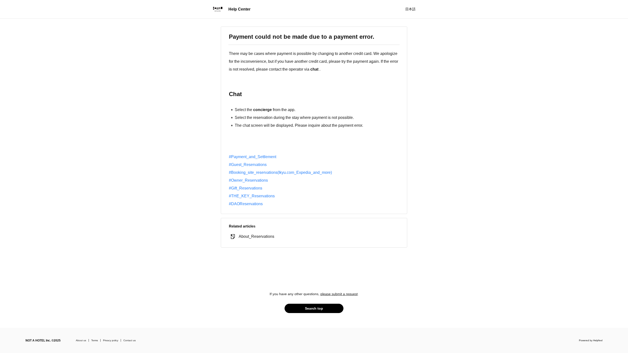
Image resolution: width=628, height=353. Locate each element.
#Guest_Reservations (248, 165)
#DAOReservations (246, 204)
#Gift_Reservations (245, 188)
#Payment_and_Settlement (252, 157)
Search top (314, 308)
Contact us (129, 340)
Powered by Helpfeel (590, 340)
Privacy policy (110, 340)
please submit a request (339, 294)
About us (81, 340)
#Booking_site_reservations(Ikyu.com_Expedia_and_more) (280, 172)
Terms (94, 340)
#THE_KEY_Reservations (252, 196)
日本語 (410, 9)
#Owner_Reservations (248, 180)
